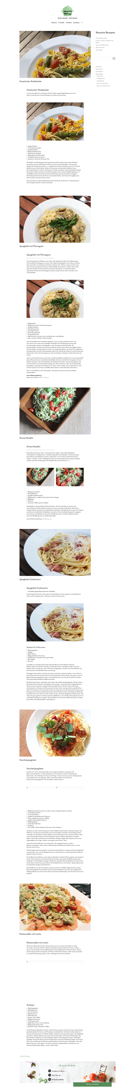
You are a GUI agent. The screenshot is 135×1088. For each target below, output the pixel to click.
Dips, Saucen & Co (102, 83)
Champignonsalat (101, 38)
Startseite (54, 23)
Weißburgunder (47, 519)
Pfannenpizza (100, 47)
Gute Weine (69, 23)
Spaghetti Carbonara (30, 580)
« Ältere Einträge (24, 1056)
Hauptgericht (101, 78)
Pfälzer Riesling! (44, 377)
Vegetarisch (100, 81)
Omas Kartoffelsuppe (102, 45)
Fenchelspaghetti (27, 760)
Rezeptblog (76, 23)
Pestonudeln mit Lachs (30, 934)
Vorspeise (100, 76)
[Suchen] (114, 58)
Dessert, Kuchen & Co (103, 86)
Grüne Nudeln (26, 438)
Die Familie (61, 23)
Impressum (89, 1084)
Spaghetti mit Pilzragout (31, 246)
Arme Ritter (99, 50)
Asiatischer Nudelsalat (30, 81)
